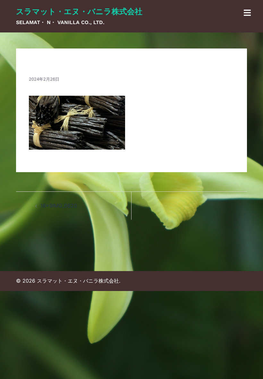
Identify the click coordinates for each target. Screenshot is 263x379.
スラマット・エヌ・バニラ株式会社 (79, 11)
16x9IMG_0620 (58, 205)
